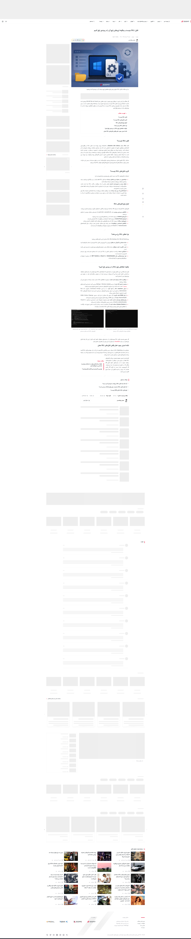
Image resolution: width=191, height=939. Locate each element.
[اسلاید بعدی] (44, 166)
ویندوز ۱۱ (125, 286)
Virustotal (117, 342)
